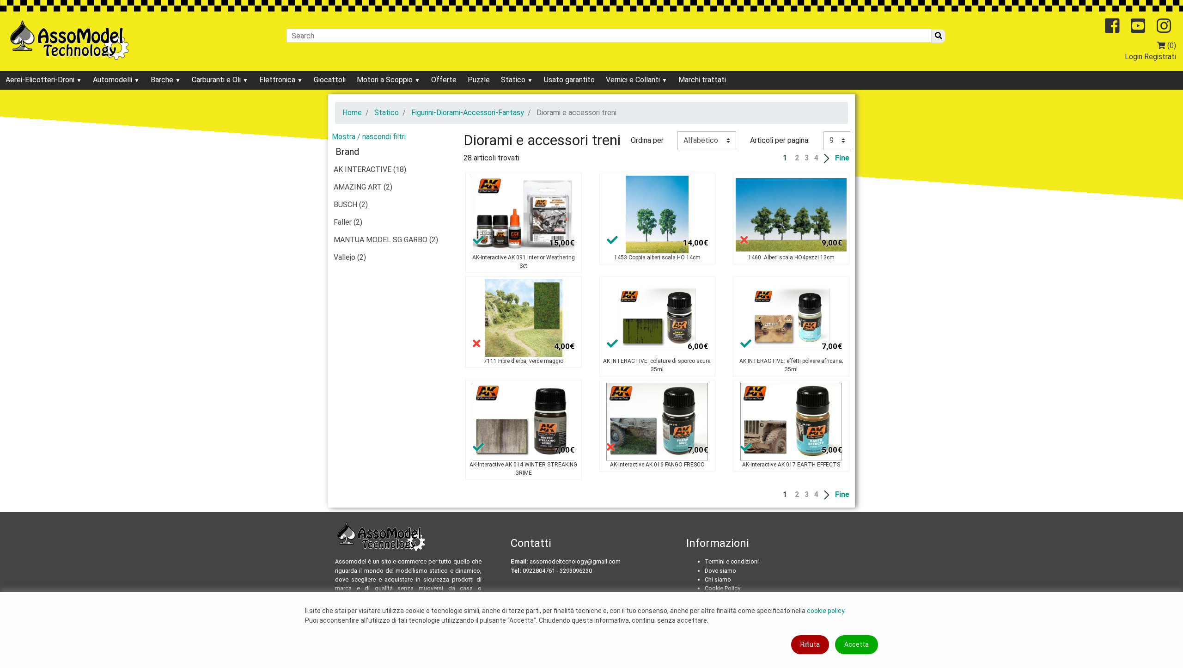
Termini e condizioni (732, 561)
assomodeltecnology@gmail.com (575, 561)
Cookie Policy (722, 588)
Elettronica (278, 79)
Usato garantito (569, 79)
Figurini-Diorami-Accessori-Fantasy (467, 112)
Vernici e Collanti (634, 79)
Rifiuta (810, 644)
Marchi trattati (702, 79)
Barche (163, 79)
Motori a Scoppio (386, 79)
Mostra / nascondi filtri (369, 136)
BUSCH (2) (351, 204)
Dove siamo (720, 570)
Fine (842, 157)
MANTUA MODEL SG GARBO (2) (386, 239)
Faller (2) (348, 222)
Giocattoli (330, 79)
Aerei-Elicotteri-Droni (41, 79)
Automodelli (113, 79)
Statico (514, 79)
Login (1133, 56)
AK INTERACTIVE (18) (370, 169)
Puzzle (479, 79)
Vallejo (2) (350, 257)
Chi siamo (718, 579)
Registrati (1160, 56)
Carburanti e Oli (217, 79)
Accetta (856, 644)
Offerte (444, 79)
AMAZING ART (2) (363, 187)
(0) (1170, 45)
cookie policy (825, 610)
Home (352, 112)
